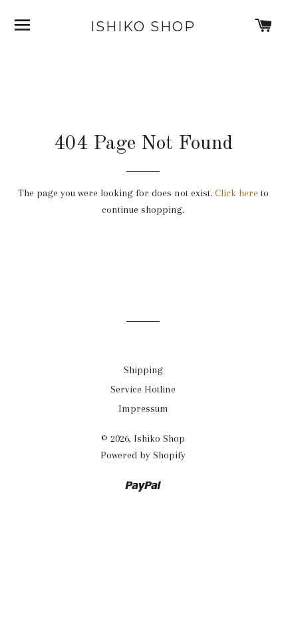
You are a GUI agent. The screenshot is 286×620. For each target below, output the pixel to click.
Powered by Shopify (143, 455)
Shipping (143, 370)
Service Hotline (143, 389)
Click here (236, 193)
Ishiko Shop (143, 27)
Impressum (143, 408)
